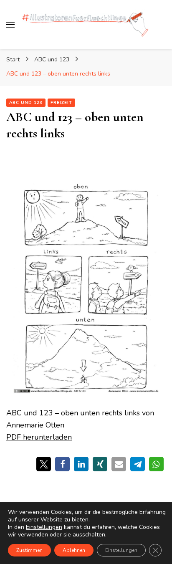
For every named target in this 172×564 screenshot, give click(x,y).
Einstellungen (44, 527)
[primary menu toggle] (10, 25)
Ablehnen (74, 550)
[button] (43, 464)
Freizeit (61, 103)
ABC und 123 (26, 103)
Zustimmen (29, 550)
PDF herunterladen (39, 437)
